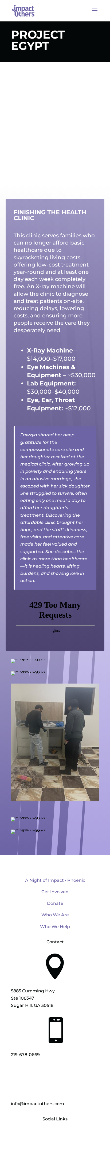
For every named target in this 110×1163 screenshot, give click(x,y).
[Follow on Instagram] (65, 1135)
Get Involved (55, 891)
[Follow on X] (55, 1135)
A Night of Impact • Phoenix (55, 880)
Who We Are (55, 914)
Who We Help (55, 926)
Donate (55, 903)
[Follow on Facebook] (44, 1135)
